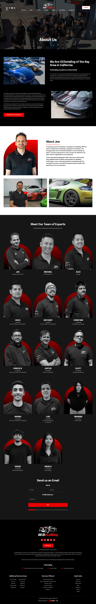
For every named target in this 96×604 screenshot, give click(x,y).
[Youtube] (48, 540)
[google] (15, 8)
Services (23, 10)
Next (48, 504)
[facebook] (10, 8)
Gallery (54, 10)
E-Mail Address (48, 495)
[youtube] (12, 8)
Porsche (38, 10)
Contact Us (72, 10)
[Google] (51, 540)
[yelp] (7, 9)
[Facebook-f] (45, 540)
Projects (46, 10)
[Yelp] (54, 540)
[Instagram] (7, 8)
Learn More (62, 10)
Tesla (31, 10)
